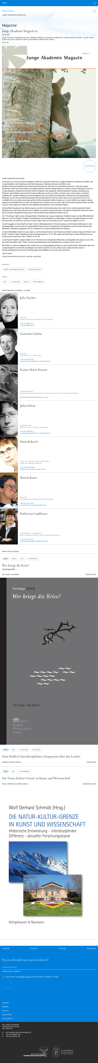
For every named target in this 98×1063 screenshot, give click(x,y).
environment (38, 282)
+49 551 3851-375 (27, 324)
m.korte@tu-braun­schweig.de (33, 505)
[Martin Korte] (9, 490)
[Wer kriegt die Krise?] (49, 661)
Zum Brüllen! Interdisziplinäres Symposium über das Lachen (41, 756)
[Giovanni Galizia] (9, 347)
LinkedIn (6, 949)
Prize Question (35, 269)
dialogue (36, 750)
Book (6, 559)
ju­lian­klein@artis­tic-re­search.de (35, 433)
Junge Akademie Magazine (14, 269)
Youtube (62, 949)
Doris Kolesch (29, 442)
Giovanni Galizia (31, 334)
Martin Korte (28, 478)
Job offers (7, 1015)
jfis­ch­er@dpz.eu (27, 326)
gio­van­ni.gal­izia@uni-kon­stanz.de (35, 361)
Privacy (5, 1011)
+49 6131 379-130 (26, 539)
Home (4, 3)
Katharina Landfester (33, 513)
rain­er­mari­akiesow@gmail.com (33, 397)
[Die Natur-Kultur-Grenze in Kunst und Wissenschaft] (49, 863)
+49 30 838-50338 (27, 467)
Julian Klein (27, 406)
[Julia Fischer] (9, 311)
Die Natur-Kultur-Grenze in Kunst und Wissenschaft (36, 778)
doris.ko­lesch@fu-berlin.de (32, 469)
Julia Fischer (28, 298)
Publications (8, 11)
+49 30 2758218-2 (27, 431)
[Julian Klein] (9, 419)
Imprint (5, 1007)
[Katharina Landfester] (9, 526)
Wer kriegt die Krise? (15, 565)
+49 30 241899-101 (13, 1036)
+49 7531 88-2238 (27, 360)
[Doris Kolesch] (9, 454)
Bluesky (34, 949)
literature (15, 282)
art (5, 282)
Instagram (91, 949)
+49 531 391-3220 (27, 503)
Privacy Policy (25, 977)
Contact (5, 1003)
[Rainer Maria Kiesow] (9, 383)
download (89, 166)
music (26, 282)
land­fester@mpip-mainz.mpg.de (34, 541)
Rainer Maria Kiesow (33, 370)
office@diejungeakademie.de (18, 1033)
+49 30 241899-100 (13, 1035)
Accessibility (8, 1019)
